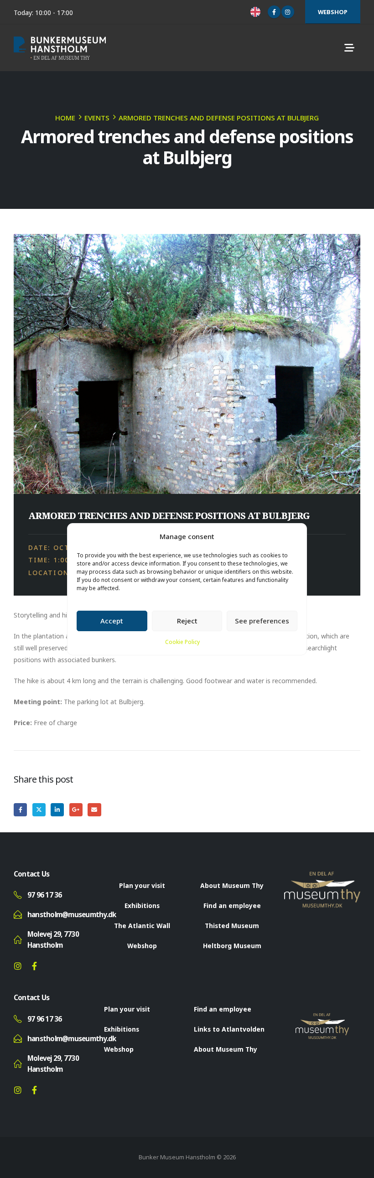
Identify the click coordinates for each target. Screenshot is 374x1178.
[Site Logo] (60, 48)
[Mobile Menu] (349, 48)
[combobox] (257, 12)
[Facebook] (274, 11)
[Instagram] (287, 11)
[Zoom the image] (322, 877)
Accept (111, 620)
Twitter (39, 809)
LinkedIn (57, 809)
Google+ (76, 809)
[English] (256, 12)
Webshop (333, 12)
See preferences (262, 620)
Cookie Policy (182, 642)
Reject (187, 620)
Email (94, 809)
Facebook (20, 809)
